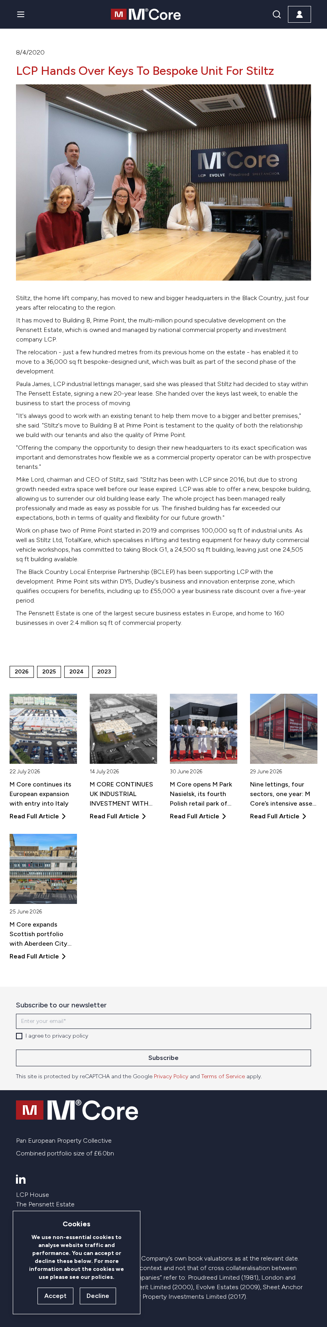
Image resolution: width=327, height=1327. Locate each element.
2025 (49, 671)
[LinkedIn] (21, 1179)
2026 (22, 671)
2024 (76, 671)
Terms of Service (223, 1076)
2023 (104, 671)
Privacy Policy (171, 1076)
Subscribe (163, 1058)
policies (102, 1277)
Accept (55, 1296)
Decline (98, 1296)
